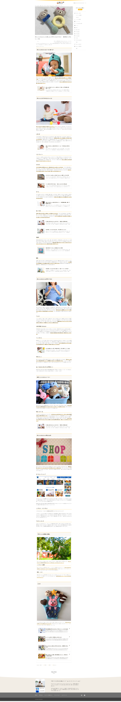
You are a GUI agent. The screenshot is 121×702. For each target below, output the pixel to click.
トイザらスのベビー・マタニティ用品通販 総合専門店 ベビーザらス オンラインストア (50, 511)
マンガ (77, 25)
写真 (76, 27)
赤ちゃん (54, 665)
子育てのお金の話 (78, 40)
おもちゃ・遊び (39, 5)
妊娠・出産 (77, 29)
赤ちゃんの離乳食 (78, 46)
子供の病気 (77, 33)
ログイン (80, 9)
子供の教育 (77, 31)
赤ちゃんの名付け (78, 44)
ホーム (36, 5)
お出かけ (77, 17)
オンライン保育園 (78, 15)
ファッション (78, 21)
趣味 (76, 48)
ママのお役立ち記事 (79, 23)
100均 (45, 665)
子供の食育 (77, 35)
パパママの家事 (78, 19)
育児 (49, 665)
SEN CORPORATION (39, 699)
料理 (76, 42)
